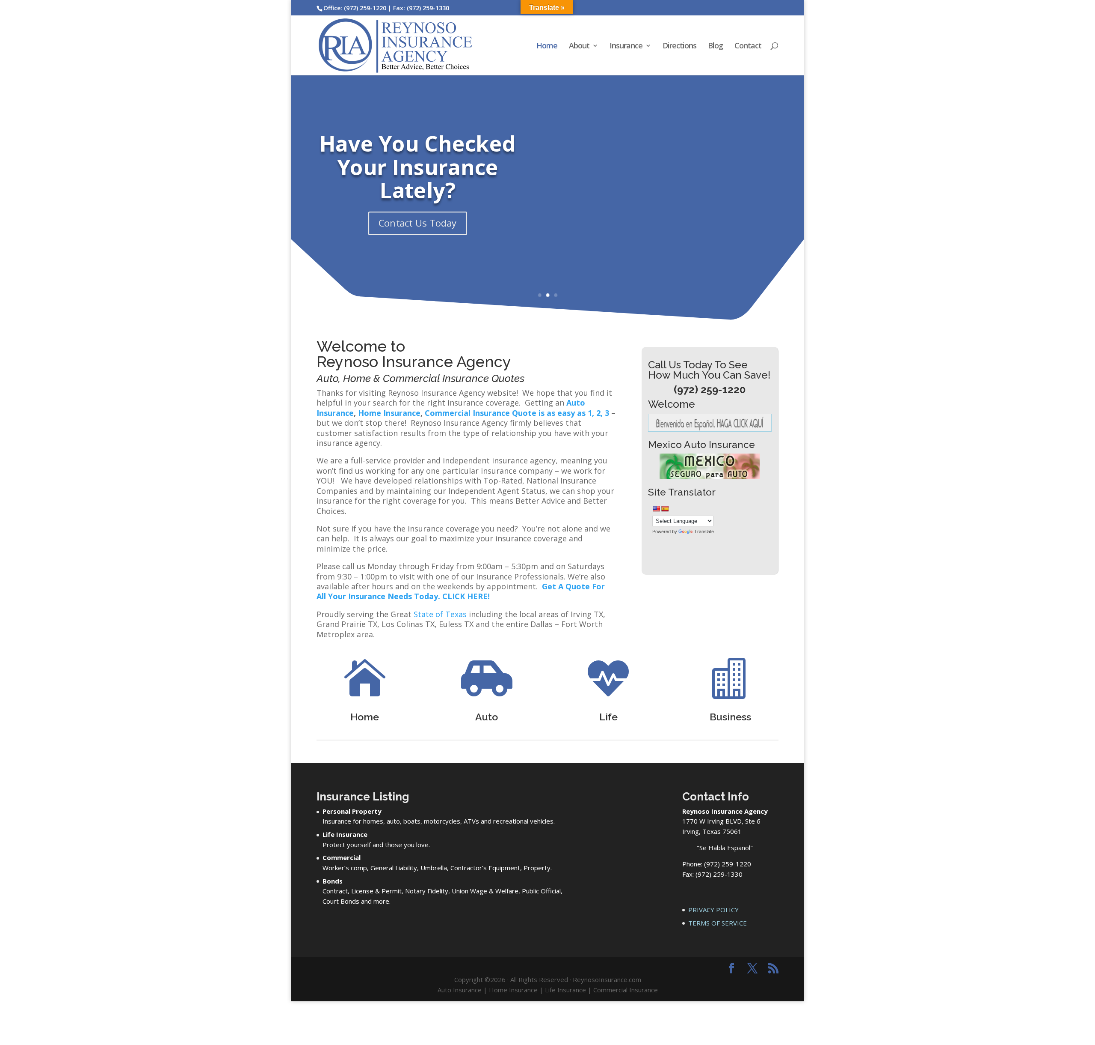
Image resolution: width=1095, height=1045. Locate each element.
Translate (704, 531)
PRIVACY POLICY (713, 909)
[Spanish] (665, 508)
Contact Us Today (418, 223)
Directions (679, 46)
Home (546, 46)
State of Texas (440, 614)
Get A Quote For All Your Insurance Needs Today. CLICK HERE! (461, 591)
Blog (715, 46)
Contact (747, 46)
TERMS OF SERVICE (717, 923)
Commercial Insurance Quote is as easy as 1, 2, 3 (517, 413)
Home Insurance (389, 413)
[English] (656, 508)
